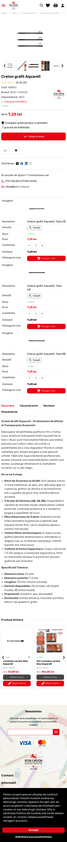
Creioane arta (28, 13)
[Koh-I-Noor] (13, 5)
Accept (33, 830)
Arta (14, 13)
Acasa (4, 13)
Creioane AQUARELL (50, 13)
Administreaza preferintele (33, 837)
